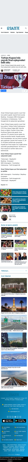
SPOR (8, 55)
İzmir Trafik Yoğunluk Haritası (20, 432)
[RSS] (20, 417)
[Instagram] (13, 417)
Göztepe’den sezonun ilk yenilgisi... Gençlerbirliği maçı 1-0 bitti (6, 236)
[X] (10, 417)
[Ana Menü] (1, 28)
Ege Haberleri (19, 32)
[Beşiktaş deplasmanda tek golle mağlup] (21, 230)
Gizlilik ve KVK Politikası (8, 446)
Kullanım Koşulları (22, 444)
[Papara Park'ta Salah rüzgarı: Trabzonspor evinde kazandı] (21, 243)
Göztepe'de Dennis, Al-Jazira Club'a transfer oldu (7, 261)
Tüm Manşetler (19, 435)
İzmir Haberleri (5, 32)
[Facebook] (8, 417)
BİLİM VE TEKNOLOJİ (20, 446)
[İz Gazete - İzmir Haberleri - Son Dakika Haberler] (13, 28)
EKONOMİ (22, 447)
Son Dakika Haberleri (8, 439)
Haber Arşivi (19, 439)
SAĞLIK (5, 450)
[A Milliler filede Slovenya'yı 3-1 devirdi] (7, 243)
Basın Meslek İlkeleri (12, 444)
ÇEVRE (10, 447)
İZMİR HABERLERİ (7, 449)
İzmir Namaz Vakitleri (6, 432)
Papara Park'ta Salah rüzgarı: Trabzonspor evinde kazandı (21, 249)
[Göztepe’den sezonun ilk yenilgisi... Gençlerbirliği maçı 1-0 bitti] (7, 230)
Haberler (3, 55)
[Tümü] (26, 270)
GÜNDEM (5, 447)
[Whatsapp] (18, 417)
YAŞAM (13, 450)
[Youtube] (15, 417)
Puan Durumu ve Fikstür (6, 436)
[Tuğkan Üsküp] (4, 217)
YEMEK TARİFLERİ (20, 450)
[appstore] (8, 421)
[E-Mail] (10, 219)
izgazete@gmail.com (15, 411)
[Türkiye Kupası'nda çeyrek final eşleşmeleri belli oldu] (14, 81)
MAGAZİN (22, 449)
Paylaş (4, 90)
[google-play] (20, 421)
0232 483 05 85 (15, 408)
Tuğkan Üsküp (12, 216)
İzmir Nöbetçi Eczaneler (6, 428)
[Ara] (26, 28)
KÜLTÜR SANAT (15, 449)
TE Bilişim (17, 454)
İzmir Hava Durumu (20, 427)
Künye (4, 444)
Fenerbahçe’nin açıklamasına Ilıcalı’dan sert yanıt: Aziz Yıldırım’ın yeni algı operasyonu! (21, 262)
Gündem (12, 32)
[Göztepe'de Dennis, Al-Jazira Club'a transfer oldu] (7, 256)
